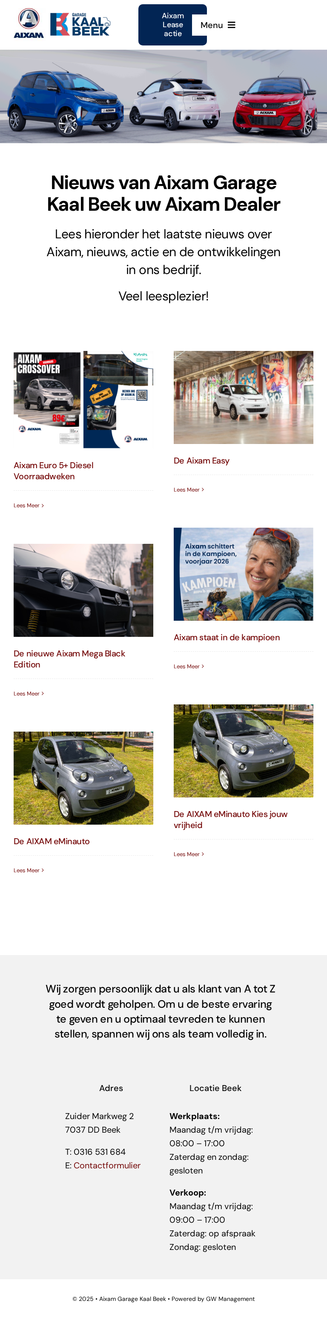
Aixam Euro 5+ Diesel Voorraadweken (53, 471)
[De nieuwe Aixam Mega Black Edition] (83, 590)
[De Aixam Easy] (243, 397)
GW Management (230, 1299)
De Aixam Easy (201, 460)
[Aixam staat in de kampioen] (243, 574)
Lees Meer (27, 505)
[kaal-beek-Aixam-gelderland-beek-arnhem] (63, 12)
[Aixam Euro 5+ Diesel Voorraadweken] (83, 400)
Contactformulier (107, 1165)
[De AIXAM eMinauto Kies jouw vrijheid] (243, 750)
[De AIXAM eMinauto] (83, 778)
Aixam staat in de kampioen (227, 637)
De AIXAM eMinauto (52, 841)
